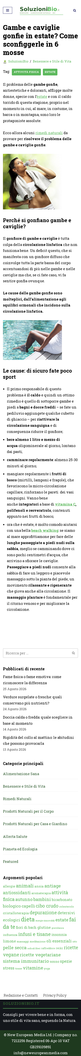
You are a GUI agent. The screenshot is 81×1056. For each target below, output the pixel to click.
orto (74, 941)
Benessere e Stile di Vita (52, 61)
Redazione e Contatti (21, 995)
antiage (52, 886)
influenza (10, 935)
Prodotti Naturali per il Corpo (28, 811)
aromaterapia (41, 893)
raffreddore (48, 948)
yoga (47, 968)
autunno (24, 899)
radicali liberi (33, 948)
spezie (66, 961)
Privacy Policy (54, 995)
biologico (12, 906)
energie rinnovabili (45, 920)
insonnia (59, 934)
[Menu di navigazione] (7, 10)
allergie (9, 886)
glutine (44, 927)
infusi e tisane (34, 934)
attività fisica (26, 72)
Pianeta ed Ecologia (20, 849)
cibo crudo (47, 906)
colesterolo (66, 906)
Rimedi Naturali (17, 798)
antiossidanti (17, 892)
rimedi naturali (49, 132)
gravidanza (58, 927)
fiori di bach (26, 927)
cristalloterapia (16, 913)
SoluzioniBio (18, 61)
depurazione (43, 912)
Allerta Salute (15, 836)
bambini (42, 899)
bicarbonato (62, 899)
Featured (10, 861)
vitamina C (65, 504)
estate (50, 72)
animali (25, 886)
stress (8, 968)
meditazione (38, 941)
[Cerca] (74, 10)
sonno (54, 961)
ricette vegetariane (40, 955)
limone (9, 941)
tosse (18, 968)
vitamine (33, 968)
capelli (28, 906)
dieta (28, 919)
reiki (59, 948)
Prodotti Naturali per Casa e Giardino (35, 823)
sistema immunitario (26, 961)
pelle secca (15, 947)
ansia (39, 886)
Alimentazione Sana (21, 773)
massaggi (23, 941)
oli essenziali (59, 940)
